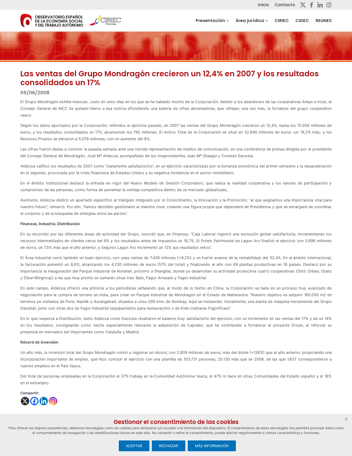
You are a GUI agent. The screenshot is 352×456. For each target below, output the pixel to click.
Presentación (210, 20)
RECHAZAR (168, 446)
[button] (227, 20)
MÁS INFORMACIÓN (212, 446)
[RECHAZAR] (346, 419)
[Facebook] (311, 4)
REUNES (324, 20)
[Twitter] (303, 5)
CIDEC (302, 20)
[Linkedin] (320, 4)
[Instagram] (329, 5)
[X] (25, 401)
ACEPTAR (134, 446)
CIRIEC (282, 20)
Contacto (285, 5)
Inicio (263, 5)
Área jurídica (250, 20)
